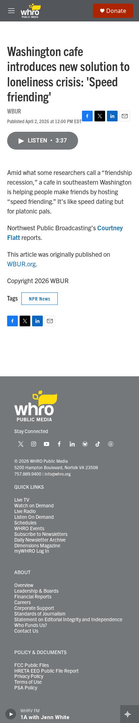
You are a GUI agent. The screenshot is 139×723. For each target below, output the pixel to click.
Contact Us (26, 631)
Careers (22, 602)
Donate (116, 10)
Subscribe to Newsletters (40, 534)
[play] (10, 714)
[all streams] (129, 714)
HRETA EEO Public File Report (46, 671)
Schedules (25, 523)
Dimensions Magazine (37, 545)
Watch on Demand (34, 505)
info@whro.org (58, 473)
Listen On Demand (34, 517)
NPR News (39, 298)
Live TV (21, 500)
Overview (24, 585)
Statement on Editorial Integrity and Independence (68, 619)
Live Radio (25, 511)
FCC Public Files (31, 665)
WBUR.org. (22, 264)
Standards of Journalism (40, 614)
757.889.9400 (27, 473)
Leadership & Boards (36, 591)
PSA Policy (25, 688)
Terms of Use (28, 682)
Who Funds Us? (30, 625)
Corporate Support (34, 608)
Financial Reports (32, 596)
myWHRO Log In (31, 551)
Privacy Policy (28, 676)
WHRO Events (29, 528)
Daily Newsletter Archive (40, 540)
